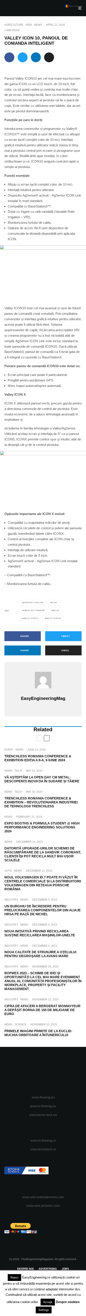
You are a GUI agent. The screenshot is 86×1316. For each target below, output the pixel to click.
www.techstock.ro (43, 1149)
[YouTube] (51, 1071)
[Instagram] (43, 1071)
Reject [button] (14, 1277)
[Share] (9, 57)
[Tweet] (23, 57)
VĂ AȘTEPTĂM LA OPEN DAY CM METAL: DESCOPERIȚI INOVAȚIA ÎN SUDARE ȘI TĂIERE (41, 779)
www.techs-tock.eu (43, 1115)
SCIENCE (20, 1024)
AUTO (8, 870)
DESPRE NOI (25, 1268)
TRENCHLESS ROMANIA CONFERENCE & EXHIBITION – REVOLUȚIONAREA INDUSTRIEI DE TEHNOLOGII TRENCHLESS (41, 802)
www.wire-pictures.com (43, 1205)
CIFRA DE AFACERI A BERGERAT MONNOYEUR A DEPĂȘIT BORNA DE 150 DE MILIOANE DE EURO (42, 1010)
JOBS (65, 1268)
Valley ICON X (30, 618)
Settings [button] (43, 1310)
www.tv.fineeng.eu (43, 1106)
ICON (54, 603)
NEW (29, 24)
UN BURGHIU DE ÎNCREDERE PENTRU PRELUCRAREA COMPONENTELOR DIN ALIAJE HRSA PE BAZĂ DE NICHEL (42, 910)
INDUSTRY (11, 899)
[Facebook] (26, 1071)
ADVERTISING (48, 1268)
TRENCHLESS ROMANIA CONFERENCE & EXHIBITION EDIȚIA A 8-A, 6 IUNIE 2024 (37, 758)
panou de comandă (34, 611)
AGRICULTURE (13, 24)
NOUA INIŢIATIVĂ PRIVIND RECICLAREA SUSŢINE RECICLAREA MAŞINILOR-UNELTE (39, 933)
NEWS (38, 24)
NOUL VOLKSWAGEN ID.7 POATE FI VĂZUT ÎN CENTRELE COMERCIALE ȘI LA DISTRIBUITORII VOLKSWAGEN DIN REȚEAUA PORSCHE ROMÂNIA (42, 883)
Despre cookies (68, 1302)
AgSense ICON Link (33, 603)
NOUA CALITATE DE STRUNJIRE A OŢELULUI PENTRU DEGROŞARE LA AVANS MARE (40, 954)
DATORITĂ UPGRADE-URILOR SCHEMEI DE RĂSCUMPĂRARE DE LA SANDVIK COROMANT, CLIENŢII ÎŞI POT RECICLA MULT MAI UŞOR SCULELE (42, 854)
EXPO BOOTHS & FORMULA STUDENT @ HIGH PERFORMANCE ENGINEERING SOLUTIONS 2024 (42, 827)
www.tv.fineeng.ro (43, 1140)
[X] (34, 1071)
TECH (18, 770)
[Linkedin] (60, 1071)
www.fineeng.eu (43, 1097)
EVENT (8, 749)
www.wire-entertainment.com (43, 1197)
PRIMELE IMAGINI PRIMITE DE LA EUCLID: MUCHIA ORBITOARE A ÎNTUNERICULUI (38, 1033)
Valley (56, 611)
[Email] (49, 57)
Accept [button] (47, 1302)
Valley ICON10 (53, 618)
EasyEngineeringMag (43, 698)
